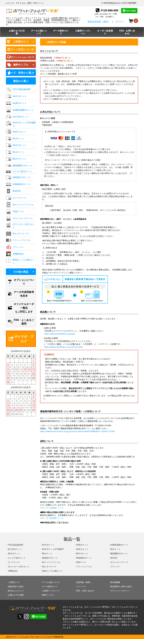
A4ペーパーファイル (51, 562)
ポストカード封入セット (19, 566)
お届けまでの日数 (17, 32)
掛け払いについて (16, 590)
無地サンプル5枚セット (52, 570)
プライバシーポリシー (120, 590)
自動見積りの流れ (16, 586)
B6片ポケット (82, 553)
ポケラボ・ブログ (24, 338)
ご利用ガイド (20, 41)
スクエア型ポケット (17, 557)
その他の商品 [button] (20, 271)
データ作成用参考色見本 (24, 293)
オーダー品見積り (105, 32)
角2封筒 (113, 557)
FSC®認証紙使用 (15, 544)
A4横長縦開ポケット (119, 544)
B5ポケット (47, 553)
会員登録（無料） (84, 582)
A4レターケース (49, 566)
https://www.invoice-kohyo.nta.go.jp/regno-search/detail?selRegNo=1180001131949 (77, 431)
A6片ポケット (14, 553)
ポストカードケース (119, 562)
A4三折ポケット (15, 549)
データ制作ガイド (61, 32)
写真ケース (81, 562)
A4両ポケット (82, 544)
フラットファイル (84, 566)
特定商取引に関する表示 (121, 586)
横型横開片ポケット (119, 553)
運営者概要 (115, 582)
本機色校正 (13, 570)
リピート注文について (20, 49)
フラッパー (115, 566)
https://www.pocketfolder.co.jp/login (59, 333)
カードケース (14, 562)
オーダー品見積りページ (53, 507)
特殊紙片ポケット (50, 557)
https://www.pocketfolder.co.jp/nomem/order (63, 346)
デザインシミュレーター (20, 57)
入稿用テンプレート (83, 32)
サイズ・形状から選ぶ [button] (20, 72)
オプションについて (24, 281)
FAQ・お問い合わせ (127, 32)
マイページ (81, 586)
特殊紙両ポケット (84, 557)
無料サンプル (20, 64)
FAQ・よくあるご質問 (24, 321)
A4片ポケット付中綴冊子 (53, 549)
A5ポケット (115, 549)
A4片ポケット (48, 544)
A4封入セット (82, 549)
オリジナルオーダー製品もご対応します (24, 307)
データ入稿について (39, 32)
